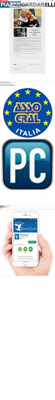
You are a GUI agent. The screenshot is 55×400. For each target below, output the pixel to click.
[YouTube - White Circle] (27, 88)
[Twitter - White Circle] (27, 89)
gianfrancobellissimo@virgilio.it (11, 84)
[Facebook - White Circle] (27, 86)
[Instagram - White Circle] (27, 87)
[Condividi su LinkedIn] (17, 55)
